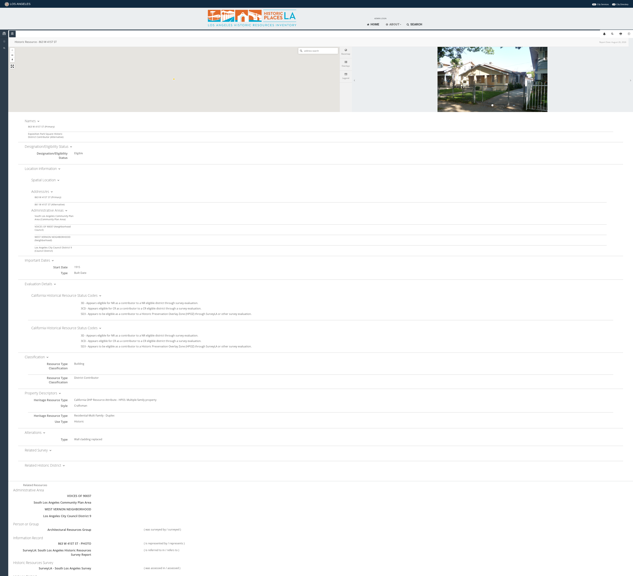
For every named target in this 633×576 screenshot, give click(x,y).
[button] (393, 24)
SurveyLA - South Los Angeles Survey (65, 568)
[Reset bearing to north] (12, 59)
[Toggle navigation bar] (4, 34)
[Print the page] (621, 34)
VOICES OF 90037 (79, 496)
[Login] (629, 34)
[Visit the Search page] (612, 34)
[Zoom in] (12, 50)
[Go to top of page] (627, 570)
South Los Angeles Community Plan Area (62, 502)
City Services (601, 4)
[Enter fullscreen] (12, 66)
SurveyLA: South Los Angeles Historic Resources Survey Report (57, 552)
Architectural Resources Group (69, 530)
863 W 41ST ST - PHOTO (74, 543)
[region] (174, 79)
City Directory (620, 4)
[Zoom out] (12, 55)
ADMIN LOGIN (380, 18)
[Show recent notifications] (604, 34)
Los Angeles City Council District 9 (67, 516)
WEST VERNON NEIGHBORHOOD (68, 509)
